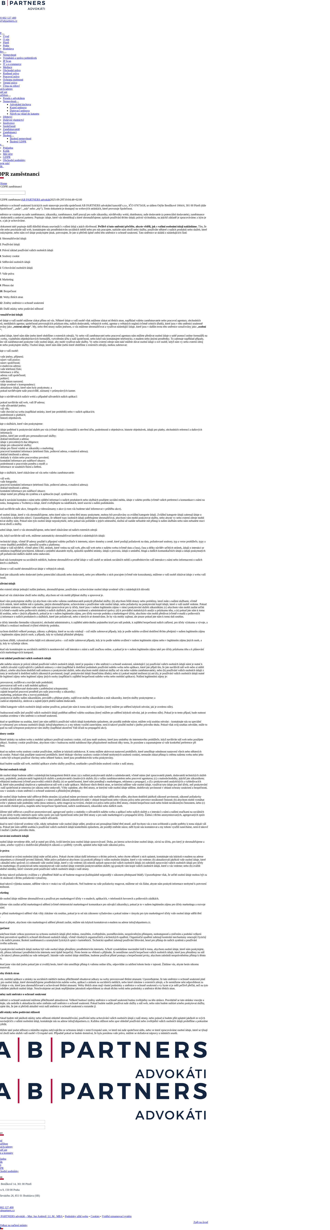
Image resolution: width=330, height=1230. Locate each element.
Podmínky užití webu (76, 1216)
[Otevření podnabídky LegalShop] (9, 96)
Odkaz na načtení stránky (14, 1225)
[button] (165, 1228)
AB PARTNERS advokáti (35, 199)
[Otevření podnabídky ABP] (3, 34)
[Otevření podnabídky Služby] (5, 52)
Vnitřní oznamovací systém (116, 1216)
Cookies (95, 1216)
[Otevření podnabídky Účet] (2, 145)
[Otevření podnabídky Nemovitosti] (17, 102)
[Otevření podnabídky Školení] (12, 136)
